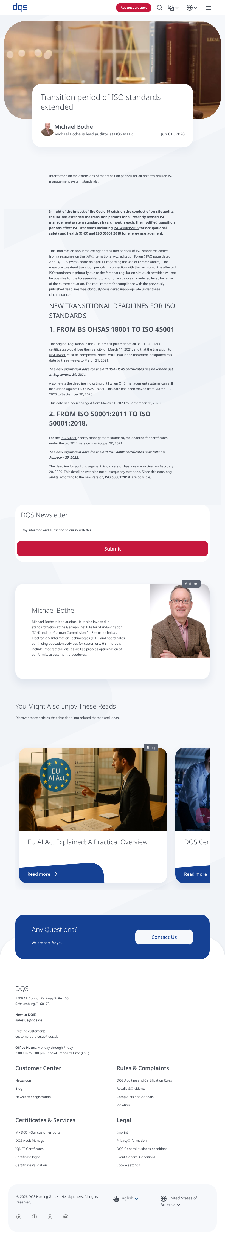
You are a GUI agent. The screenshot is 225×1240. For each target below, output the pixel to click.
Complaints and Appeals (135, 1096)
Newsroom (23, 1080)
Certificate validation (31, 1165)
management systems (143, 383)
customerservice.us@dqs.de (36, 1036)
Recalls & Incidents (131, 1088)
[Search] (160, 8)
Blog (18, 1088)
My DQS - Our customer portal (38, 1132)
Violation (123, 1105)
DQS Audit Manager (30, 1140)
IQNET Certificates (29, 1148)
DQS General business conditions (142, 1148)
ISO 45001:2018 (126, 228)
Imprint (122, 1132)
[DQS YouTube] (65, 1217)
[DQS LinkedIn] (50, 1217)
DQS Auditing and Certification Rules (144, 1080)
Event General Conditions (136, 1157)
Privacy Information (132, 1140)
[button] (174, 7)
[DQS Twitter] (18, 1217)
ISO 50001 (69, 437)
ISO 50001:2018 (108, 233)
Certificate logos (27, 1157)
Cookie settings (128, 1165)
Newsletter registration (33, 1096)
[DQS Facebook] (34, 1217)
